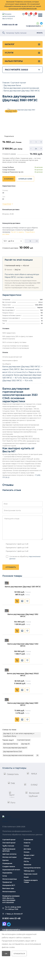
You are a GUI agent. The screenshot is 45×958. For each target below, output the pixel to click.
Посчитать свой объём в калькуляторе (22, 274)
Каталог (9, 44)
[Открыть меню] (40, 15)
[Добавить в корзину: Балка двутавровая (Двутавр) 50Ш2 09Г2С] (17, 690)
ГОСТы (26, 861)
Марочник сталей (30, 874)
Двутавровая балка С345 (12, 751)
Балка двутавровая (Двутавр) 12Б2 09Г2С (23, 615)
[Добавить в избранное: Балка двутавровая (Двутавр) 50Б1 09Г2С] (27, 719)
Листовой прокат (8, 843)
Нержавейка (7, 873)
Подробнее (6, 204)
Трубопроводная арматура (8, 850)
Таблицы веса (29, 871)
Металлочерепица (9, 879)
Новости (27, 843)
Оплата (26, 852)
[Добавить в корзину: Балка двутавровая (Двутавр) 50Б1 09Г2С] (17, 719)
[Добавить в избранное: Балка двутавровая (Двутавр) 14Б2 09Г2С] (27, 660)
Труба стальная (8, 846)
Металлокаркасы (9, 891)
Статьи (26, 846)
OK (6, 954)
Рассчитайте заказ (16, 70)
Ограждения (7, 863)
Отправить (11, 567)
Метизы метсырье (9, 857)
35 (37, 755)
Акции (26, 877)
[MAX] (4, 924)
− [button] (30, 142)
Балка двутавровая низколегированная (18, 755)
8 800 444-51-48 (9, 24)
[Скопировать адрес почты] (42, 26)
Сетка (4, 876)
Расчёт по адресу (17, 232)
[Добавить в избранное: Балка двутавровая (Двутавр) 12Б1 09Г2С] (27, 601)
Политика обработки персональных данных (22, 834)
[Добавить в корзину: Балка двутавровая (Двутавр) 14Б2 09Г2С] (17, 660)
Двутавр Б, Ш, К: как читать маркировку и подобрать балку (18, 735)
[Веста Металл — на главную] (10, 16)
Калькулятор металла (32, 868)
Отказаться (19, 954)
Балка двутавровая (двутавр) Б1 (15, 748)
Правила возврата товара (31, 881)
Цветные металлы (9, 854)
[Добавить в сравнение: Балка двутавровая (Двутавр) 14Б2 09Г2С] (22, 660)
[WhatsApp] (38, 23)
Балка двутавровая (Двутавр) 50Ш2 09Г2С (23, 675)
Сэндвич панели (8, 866)
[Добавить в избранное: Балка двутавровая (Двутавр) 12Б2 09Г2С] (27, 631)
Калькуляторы (14, 61)
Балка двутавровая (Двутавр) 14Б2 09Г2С (22, 645)
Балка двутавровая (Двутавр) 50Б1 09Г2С (22, 704)
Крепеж (5, 860)
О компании (28, 839)
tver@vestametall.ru (33, 26)
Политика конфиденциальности (17, 831)
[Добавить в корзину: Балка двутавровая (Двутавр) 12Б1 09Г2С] (17, 601)
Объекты (27, 858)
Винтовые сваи (8, 888)
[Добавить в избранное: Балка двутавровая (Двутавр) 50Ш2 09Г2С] (27, 690)
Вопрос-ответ (29, 855)
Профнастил (7, 882)
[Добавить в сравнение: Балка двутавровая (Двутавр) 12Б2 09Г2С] (22, 631)
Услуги (9, 53)
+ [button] (41, 142)
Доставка (27, 849)
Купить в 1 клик (25, 179)
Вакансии (27, 864)
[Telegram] (41, 23)
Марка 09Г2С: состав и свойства (19, 277)
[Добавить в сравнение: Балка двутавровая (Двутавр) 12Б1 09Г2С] (22, 601)
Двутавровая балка (10, 744)
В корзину (8, 179)
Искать (40, 33)
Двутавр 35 (25, 744)
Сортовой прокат (23, 740)
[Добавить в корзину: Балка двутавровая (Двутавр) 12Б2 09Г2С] (17, 631)
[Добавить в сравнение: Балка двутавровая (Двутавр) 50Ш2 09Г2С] (22, 690)
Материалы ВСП (8, 885)
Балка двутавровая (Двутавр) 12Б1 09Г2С (23, 587)
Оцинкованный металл (11, 870)
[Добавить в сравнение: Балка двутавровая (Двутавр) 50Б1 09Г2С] (22, 719)
